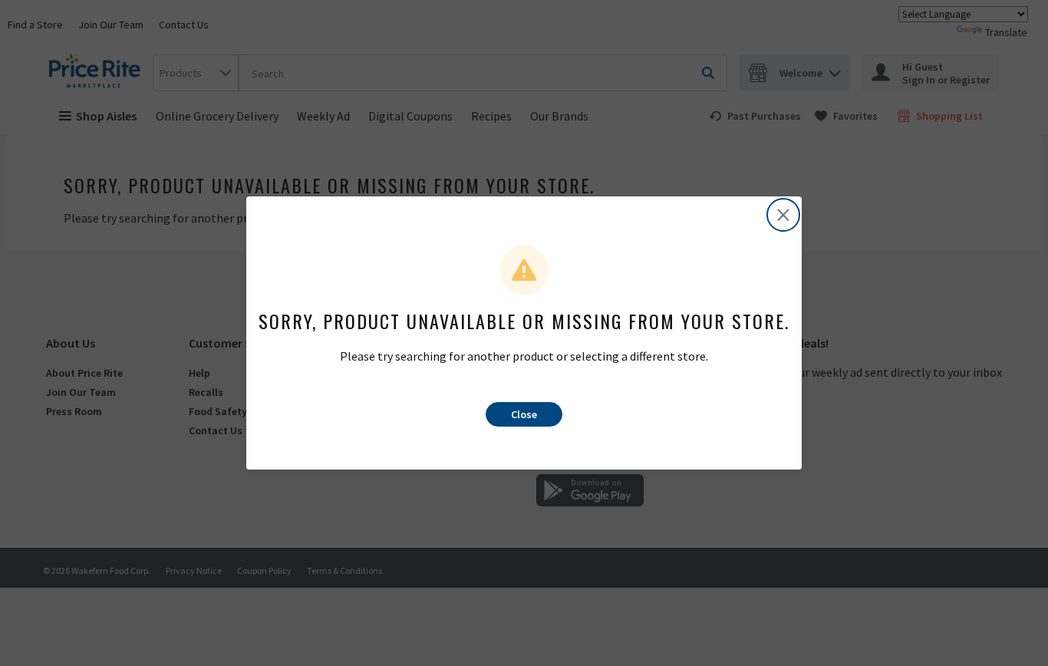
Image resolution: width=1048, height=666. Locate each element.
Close (524, 414)
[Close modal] (783, 214)
